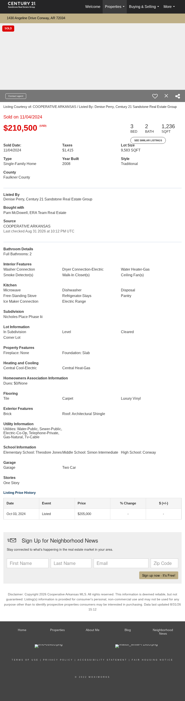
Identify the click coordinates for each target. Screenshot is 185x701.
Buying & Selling (145, 9)
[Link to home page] (24, 7)
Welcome (92, 7)
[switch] (155, 96)
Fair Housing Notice (152, 660)
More (170, 9)
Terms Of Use (25, 660)
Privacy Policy (58, 660)
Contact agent (15, 96)
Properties (115, 9)
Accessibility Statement (102, 660)
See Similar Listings (148, 140)
